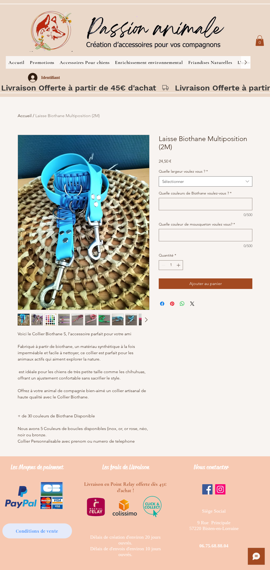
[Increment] (179, 265)
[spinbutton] (171, 265)
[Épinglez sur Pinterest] (172, 304)
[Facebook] (207, 489)
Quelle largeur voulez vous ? (183, 171)
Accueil (25, 115)
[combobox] (205, 181)
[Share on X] (192, 304)
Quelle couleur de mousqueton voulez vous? (197, 224)
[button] (259, 40)
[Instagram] (220, 489)
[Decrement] (163, 265)
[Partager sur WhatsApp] (182, 304)
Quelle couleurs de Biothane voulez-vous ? (195, 193)
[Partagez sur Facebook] (162, 304)
